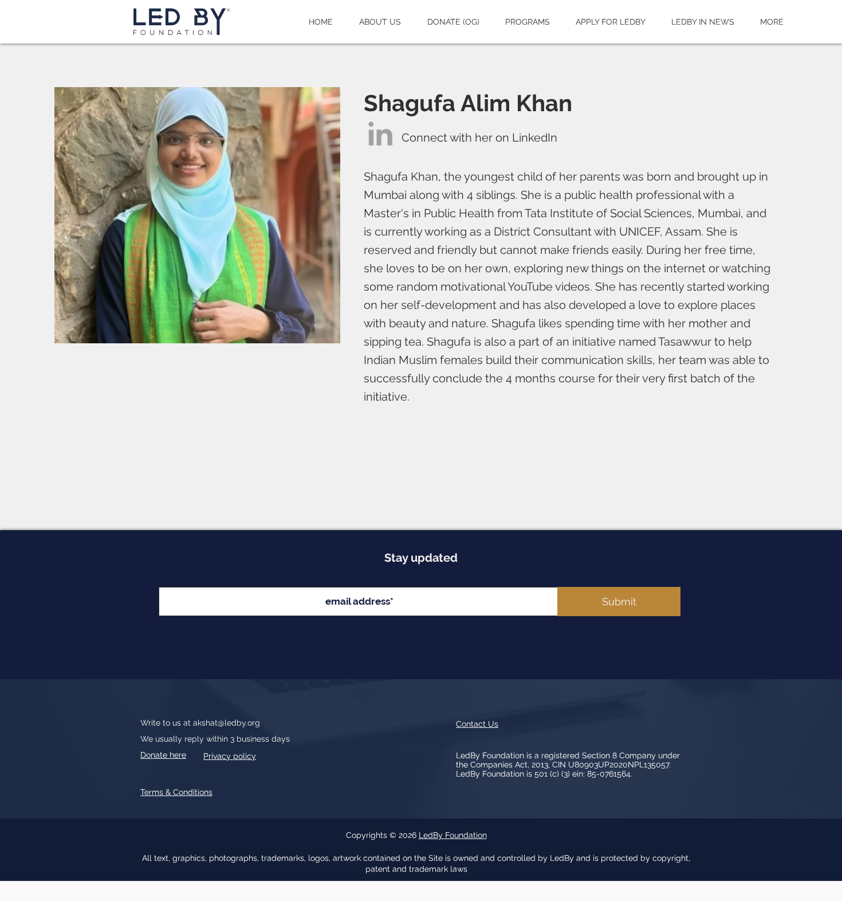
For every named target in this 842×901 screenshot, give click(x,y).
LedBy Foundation (453, 835)
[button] (380, 21)
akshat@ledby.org (226, 722)
